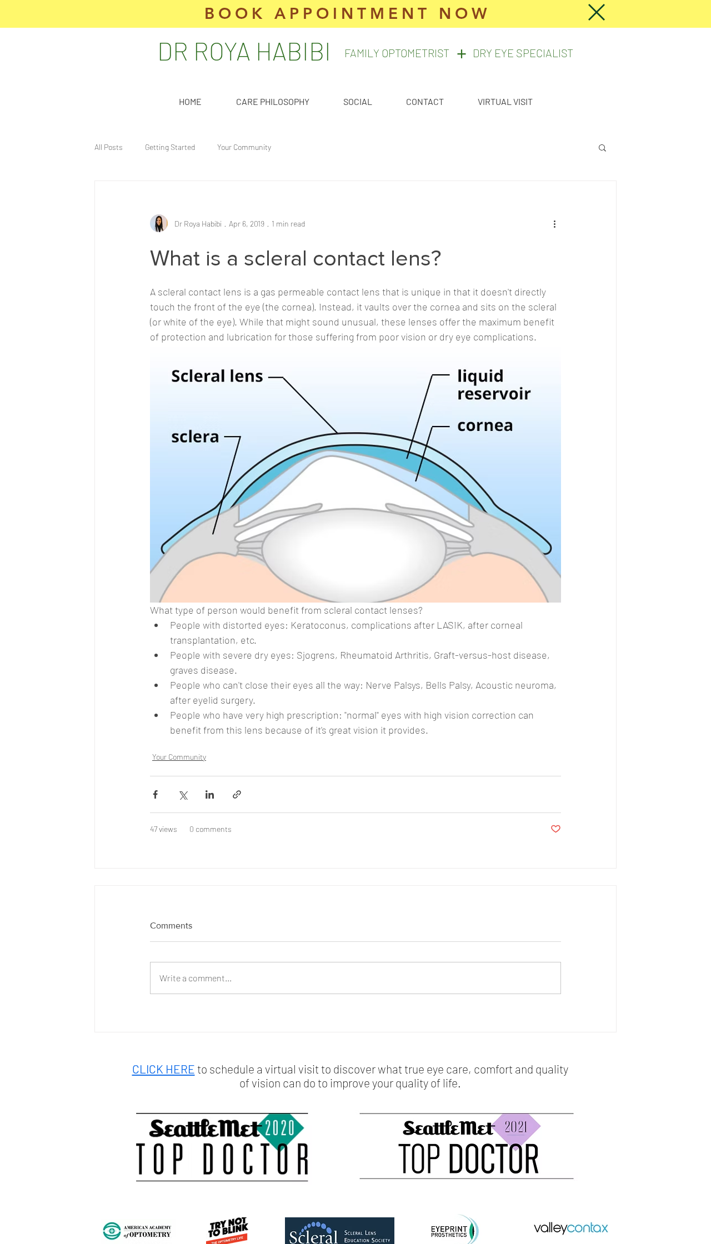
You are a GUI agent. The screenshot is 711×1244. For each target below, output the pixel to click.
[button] (596, 12)
